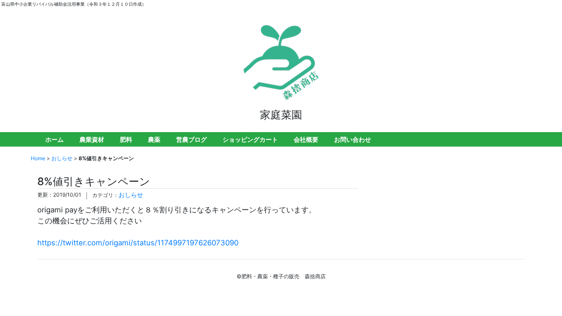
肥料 (126, 139)
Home (38, 158)
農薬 (154, 139)
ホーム (54, 139)
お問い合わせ (352, 139)
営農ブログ (191, 139)
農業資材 (91, 139)
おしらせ (61, 158)
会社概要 (306, 139)
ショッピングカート (250, 139)
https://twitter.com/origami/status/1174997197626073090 (137, 242)
